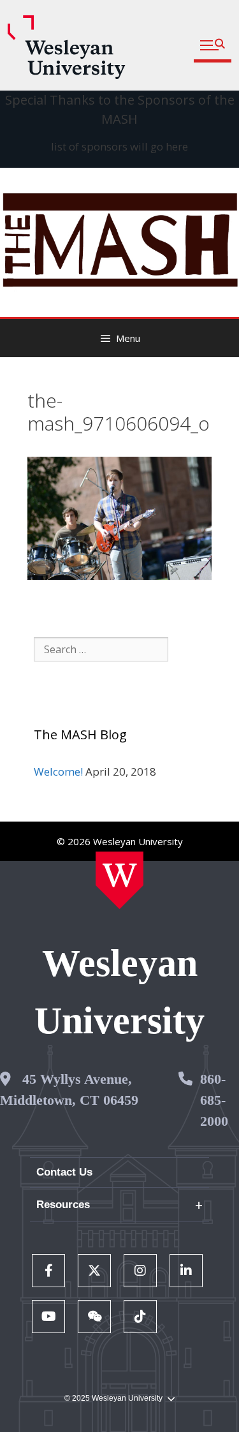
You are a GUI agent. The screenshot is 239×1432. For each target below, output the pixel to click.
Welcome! (58, 771)
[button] (212, 45)
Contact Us (64, 1172)
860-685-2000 (214, 1100)
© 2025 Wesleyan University (113, 1398)
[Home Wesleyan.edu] (119, 880)
